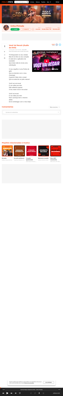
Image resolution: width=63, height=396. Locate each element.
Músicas (38, 2)
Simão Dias (45, 29)
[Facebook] (56, 44)
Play (7, 393)
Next (11, 393)
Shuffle (31, 393)
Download (39, 393)
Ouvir (15, 29)
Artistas (32, 2)
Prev (3, 393)
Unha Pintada (17, 26)
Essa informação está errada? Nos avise (18, 51)
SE (50, 29)
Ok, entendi (48, 382)
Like (20, 393)
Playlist (43, 393)
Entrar (57, 2)
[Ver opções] (33, 29)
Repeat (35, 393)
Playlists (43, 2)
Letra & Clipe (56, 393)
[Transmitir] (47, 393)
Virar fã (26, 29)
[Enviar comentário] (59, 112)
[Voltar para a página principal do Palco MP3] (8, 2)
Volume (16, 393)
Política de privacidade (29, 383)
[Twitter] (60, 44)
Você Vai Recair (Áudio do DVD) (27, 389)
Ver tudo (24, 49)
